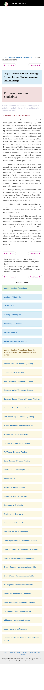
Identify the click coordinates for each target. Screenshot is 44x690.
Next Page (34, 65)
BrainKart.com (19, 3)
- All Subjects (10, 332)
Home (4, 57)
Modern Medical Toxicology (20, 57)
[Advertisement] (22, 30)
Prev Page (9, 65)
